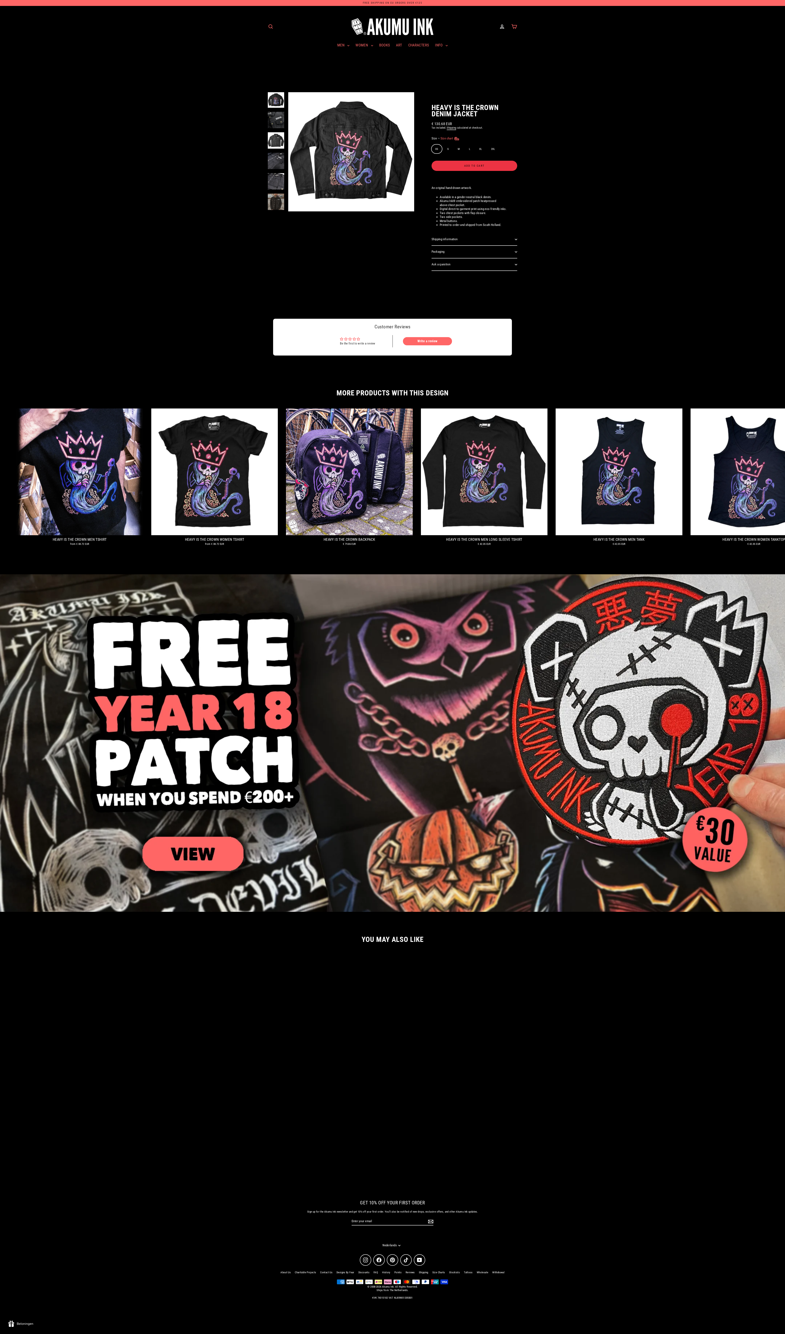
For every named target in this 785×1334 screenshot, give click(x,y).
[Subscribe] (430, 1221)
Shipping (451, 127)
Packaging (438, 252)
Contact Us (326, 1272)
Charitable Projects (305, 1272)
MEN (341, 45)
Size (443, 138)
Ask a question (441, 264)
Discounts (363, 1272)
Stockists (454, 1272)
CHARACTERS (418, 45)
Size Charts (438, 1272)
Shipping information (445, 239)
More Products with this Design (392, 393)
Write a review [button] (427, 341)
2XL (493, 148)
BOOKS (384, 45)
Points (397, 1272)
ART (399, 45)
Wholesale (482, 1272)
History (386, 1272)
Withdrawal (498, 1272)
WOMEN (362, 45)
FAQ (375, 1272)
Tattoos (468, 1272)
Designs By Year (345, 1272)
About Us (285, 1272)
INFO (439, 45)
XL (480, 148)
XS (436, 148)
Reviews (410, 1272)
